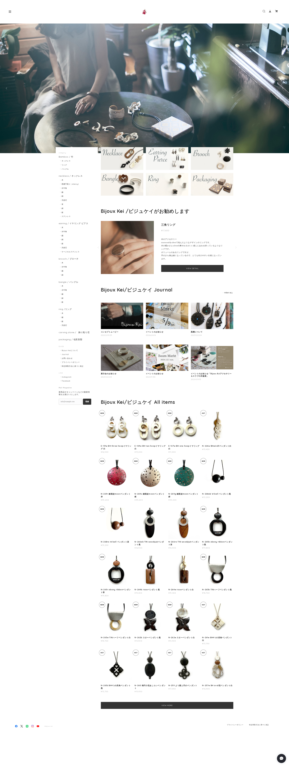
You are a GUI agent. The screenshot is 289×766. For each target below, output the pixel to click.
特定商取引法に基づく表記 (72, 366)
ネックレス (66, 161)
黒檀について (197, 337)
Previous (7, 88)
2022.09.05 (106, 341)
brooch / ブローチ (68, 259)
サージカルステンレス (71, 252)
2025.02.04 (196, 341)
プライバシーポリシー (71, 362)
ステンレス (66, 216)
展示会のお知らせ (109, 379)
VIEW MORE (167, 711)
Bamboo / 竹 (66, 157)
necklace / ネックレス (71, 176)
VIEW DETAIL (192, 276)
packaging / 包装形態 (70, 339)
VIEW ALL (228, 298)
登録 (87, 401)
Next (282, 88)
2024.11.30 (150, 382)
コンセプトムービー (109, 337)
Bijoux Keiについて (70, 350)
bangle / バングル (68, 282)
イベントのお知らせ (154, 337)
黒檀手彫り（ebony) (70, 184)
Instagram (66, 377)
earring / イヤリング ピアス (73, 223)
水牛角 (64, 188)
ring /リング (65, 309)
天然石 (64, 200)
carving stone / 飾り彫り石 (74, 332)
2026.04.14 (151, 341)
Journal (65, 354)
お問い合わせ (67, 358)
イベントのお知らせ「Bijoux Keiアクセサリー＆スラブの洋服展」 (211, 380)
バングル (65, 169)
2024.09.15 (196, 385)
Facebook (66, 381)
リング (64, 165)
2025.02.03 (106, 382)
